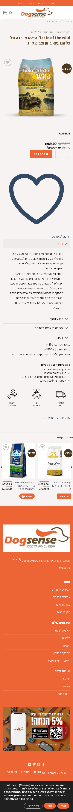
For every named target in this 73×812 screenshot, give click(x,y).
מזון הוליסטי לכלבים (53, 21)
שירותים (32, 3)
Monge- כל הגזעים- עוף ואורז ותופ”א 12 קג (61, 486)
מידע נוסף (56, 318)
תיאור (59, 243)
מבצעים (41, 3)
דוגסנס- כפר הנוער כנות (57, 560)
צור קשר (21, 3)
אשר (63, 805)
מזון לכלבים (68, 21)
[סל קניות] (5, 13)
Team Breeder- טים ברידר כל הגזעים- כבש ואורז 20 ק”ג (25, 486)
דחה (50, 805)
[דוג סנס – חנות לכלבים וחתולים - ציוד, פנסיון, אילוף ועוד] (36, 13)
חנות (53, 3)
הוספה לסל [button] (27, 496)
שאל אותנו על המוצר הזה (56, 418)
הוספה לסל (41, 154)
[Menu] (68, 12)
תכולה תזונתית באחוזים (49, 328)
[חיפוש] (10, 13)
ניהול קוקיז (33, 805)
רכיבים (59, 337)
